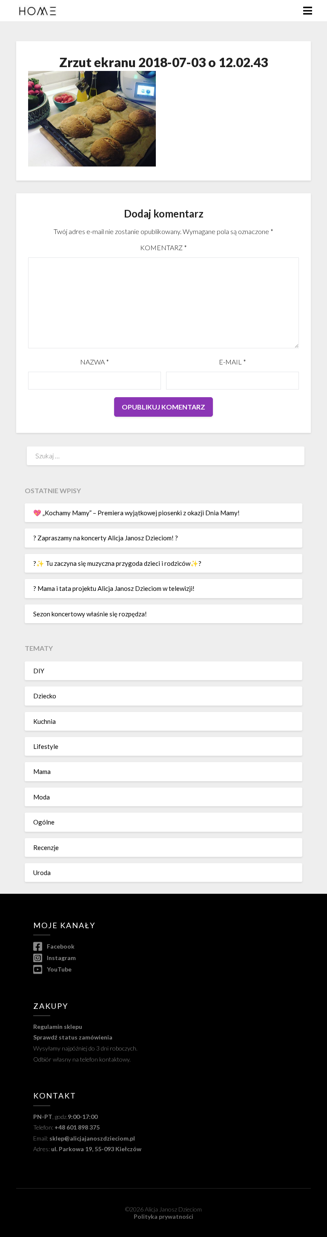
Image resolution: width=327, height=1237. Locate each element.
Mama (42, 771)
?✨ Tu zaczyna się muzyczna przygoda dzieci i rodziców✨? (117, 563)
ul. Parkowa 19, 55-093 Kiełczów (96, 1148)
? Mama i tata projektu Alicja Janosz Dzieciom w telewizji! (114, 588)
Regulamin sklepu (57, 1026)
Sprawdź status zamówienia (72, 1037)
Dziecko (44, 696)
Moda (41, 797)
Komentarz (163, 247)
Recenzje (46, 847)
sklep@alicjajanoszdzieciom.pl (92, 1138)
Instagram (60, 957)
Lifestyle (45, 746)
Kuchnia (44, 721)
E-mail (232, 362)
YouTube (58, 969)
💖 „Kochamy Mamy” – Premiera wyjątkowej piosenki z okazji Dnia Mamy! (136, 513)
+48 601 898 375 (77, 1127)
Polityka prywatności (163, 1216)
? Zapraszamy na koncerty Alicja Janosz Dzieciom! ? (105, 538)
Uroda (42, 872)
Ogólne (43, 822)
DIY (38, 671)
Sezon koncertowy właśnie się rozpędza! (90, 614)
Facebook (60, 946)
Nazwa (94, 362)
